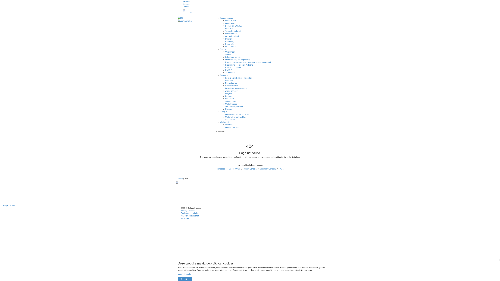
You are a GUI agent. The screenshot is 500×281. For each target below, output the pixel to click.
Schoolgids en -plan (233, 57)
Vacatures (229, 124)
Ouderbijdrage (231, 104)
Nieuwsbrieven (231, 83)
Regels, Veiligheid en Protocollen (238, 77)
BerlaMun (229, 28)
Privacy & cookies (188, 210)
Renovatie (229, 44)
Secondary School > (268, 168)
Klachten (228, 109)
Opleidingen (230, 51)
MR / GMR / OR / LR (233, 46)
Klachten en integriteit (190, 215)
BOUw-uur (229, 98)
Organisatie (230, 23)
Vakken (228, 54)
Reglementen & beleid (190, 213)
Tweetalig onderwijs (233, 31)
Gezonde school (232, 36)
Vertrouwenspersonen (234, 106)
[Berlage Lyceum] (194, 18)
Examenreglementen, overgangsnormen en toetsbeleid (248, 62)
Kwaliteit (228, 38)
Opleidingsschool (232, 127)
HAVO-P (228, 70)
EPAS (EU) (229, 41)
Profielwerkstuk (231, 85)
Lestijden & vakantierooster (236, 88)
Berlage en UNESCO (233, 25)
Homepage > (221, 168)
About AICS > (234, 168)
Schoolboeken (231, 101)
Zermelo (228, 96)
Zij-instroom (230, 72)
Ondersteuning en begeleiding (237, 59)
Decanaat (229, 80)
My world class (231, 33)
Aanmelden (230, 119)
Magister (228, 93)
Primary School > (250, 168)
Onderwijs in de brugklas (235, 117)
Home (180, 178)
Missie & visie (230, 20)
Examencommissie (233, 67)
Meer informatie (184, 274)
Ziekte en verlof (231, 91)
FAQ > (281, 168)
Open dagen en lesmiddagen (237, 114)
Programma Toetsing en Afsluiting (239, 64)
